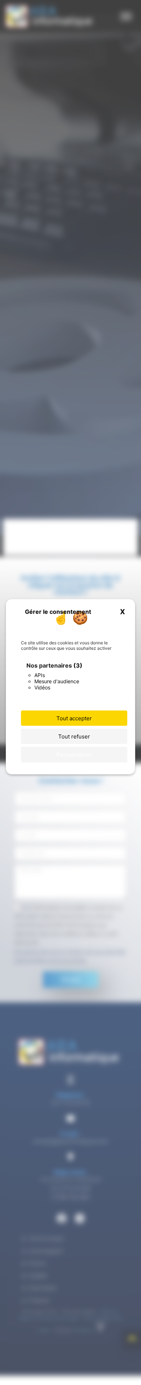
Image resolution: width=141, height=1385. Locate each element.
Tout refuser (74, 736)
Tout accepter (74, 718)
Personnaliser (74, 754)
